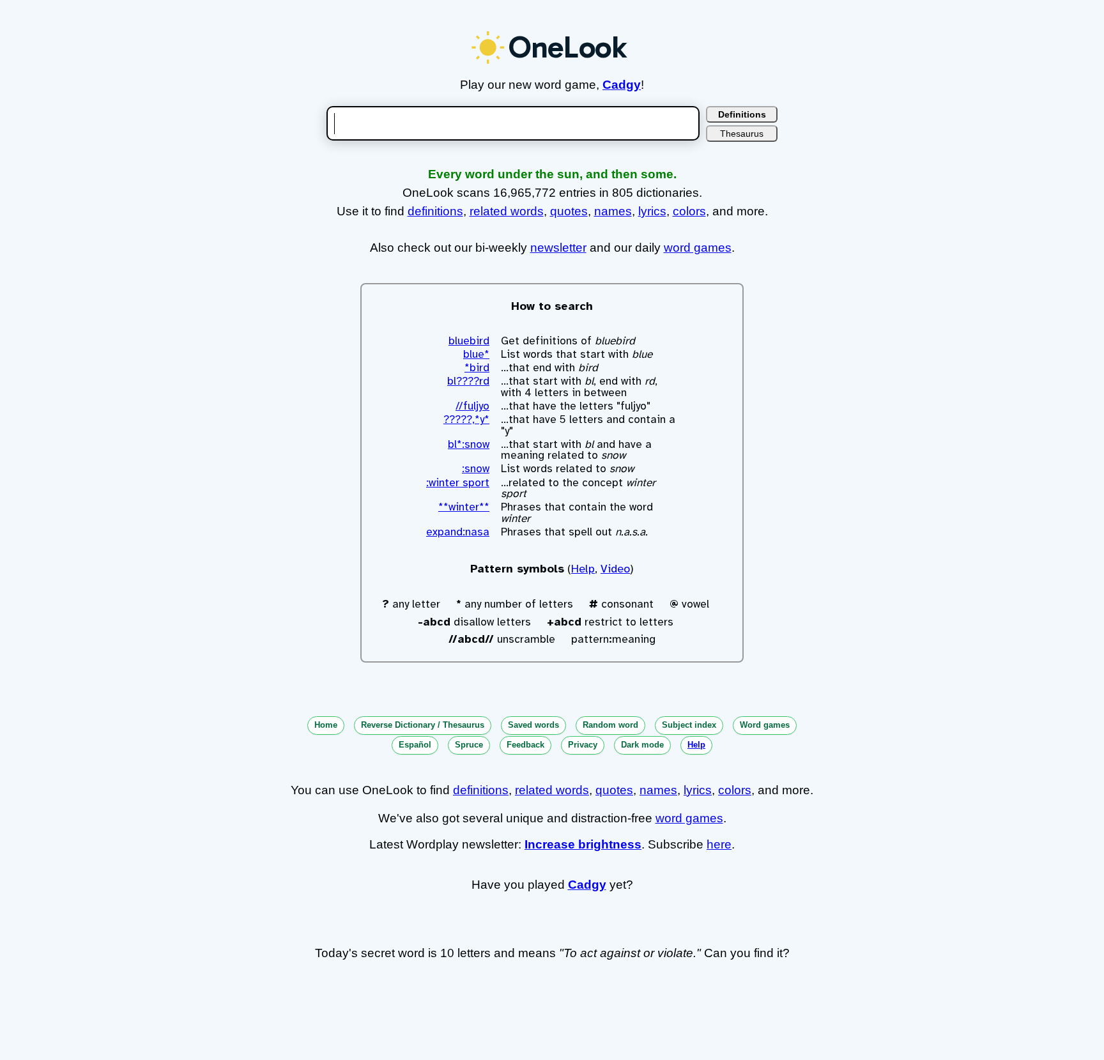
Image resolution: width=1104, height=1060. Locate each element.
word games (698, 247)
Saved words (533, 725)
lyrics (652, 211)
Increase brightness (583, 844)
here (719, 844)
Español (415, 744)
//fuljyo (472, 406)
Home (325, 725)
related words (507, 211)
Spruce (469, 744)
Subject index (689, 725)
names (613, 211)
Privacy (582, 744)
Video (615, 569)
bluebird (468, 341)
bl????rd (468, 381)
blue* (476, 354)
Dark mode (642, 744)
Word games (765, 725)
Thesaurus (741, 133)
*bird (476, 367)
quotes (569, 211)
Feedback (525, 744)
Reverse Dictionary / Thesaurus (422, 725)
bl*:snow (468, 444)
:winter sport (457, 482)
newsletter (558, 247)
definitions (435, 211)
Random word (610, 725)
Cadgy (621, 84)
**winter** (463, 507)
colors (689, 211)
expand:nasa (457, 532)
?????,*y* (466, 419)
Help (583, 569)
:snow (475, 468)
